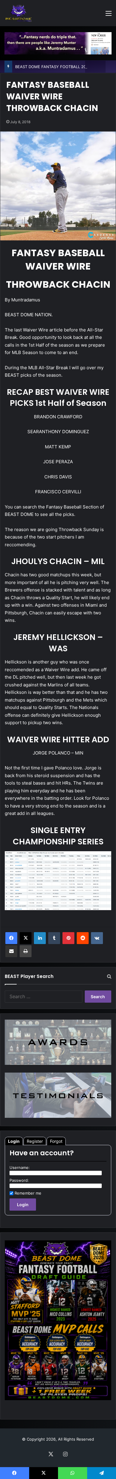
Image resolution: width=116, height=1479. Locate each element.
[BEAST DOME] (18, 13)
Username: (20, 1167)
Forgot (56, 1141)
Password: (19, 1180)
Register (35, 1141)
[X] (26, 938)
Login (14, 1141)
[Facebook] (11, 938)
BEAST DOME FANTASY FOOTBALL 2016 (52, 66)
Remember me (28, 1193)
